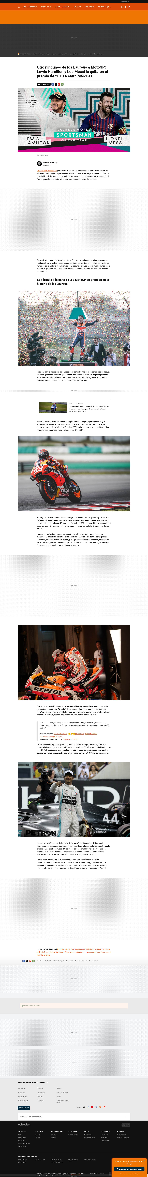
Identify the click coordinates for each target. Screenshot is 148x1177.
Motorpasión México (90, 1159)
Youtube (92, 1106)
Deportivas (46, 7)
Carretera (101, 54)
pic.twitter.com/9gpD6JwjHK (51, 736)
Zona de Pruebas (30, 7)
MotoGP (77, 7)
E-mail (62, 84)
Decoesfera (104, 1137)
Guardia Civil (92, 54)
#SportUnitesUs (91, 733)
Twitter (122, 7)
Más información (76, 1175)
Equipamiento (23, 1097)
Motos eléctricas (62, 7)
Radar (47, 54)
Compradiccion (105, 1140)
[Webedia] (125, 1)
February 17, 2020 (70, 739)
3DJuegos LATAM (40, 1159)
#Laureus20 (79, 733)
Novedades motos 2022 (63, 1102)
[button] (50, 162)
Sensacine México (56, 1159)
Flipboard (59, 84)
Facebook (125, 7)
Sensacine (54, 1135)
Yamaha (40, 1097)
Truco (67, 54)
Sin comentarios (44, 84)
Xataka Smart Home (24, 1143)
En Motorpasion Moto (76, 403)
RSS (100, 1106)
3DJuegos (38, 1135)
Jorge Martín (75, 54)
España (84, 54)
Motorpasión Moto (89, 1137)
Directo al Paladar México (73, 1160)
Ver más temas (24, 1108)
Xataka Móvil (22, 1137)
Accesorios (89, 7)
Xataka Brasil (22, 1162)
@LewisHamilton (60, 733)
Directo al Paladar (73, 1135)
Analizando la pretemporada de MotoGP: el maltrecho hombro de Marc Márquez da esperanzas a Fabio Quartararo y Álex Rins (89, 408)
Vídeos (59, 1088)
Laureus (70, 961)
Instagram (129, 7)
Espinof (53, 1137)
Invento (54, 54)
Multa (60, 54)
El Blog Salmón (121, 1135)
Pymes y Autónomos (123, 1137)
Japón (41, 54)
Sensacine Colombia (57, 1162)
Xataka (20, 1135)
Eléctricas (41, 1101)
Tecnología (41, 1093)
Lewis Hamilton (82, 961)
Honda (59, 1097)
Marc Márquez (104, 7)
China (34, 54)
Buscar (126, 1117)
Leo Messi (94, 961)
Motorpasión (87, 1135)
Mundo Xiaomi (22, 1146)
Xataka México (22, 1159)
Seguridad (21, 1093)
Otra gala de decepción (47, 170)
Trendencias (104, 1135)
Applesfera (21, 1140)
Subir (124, 1125)
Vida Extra (37, 1137)
